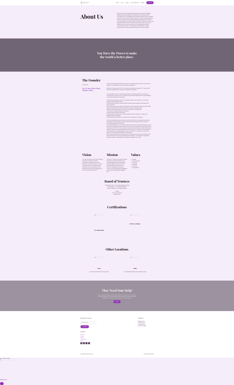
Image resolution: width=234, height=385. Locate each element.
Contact (142, 2)
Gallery (127, 2)
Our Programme (135, 2)
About (122, 2)
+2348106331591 (141, 324)
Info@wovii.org (141, 321)
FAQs (81, 340)
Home (117, 2)
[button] (150, 2)
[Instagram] (86, 343)
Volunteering (83, 339)
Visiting (82, 337)
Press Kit (82, 334)
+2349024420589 (142, 325)
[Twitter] (84, 343)
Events (82, 336)
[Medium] (89, 343)
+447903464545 (141, 322)
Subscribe (84, 326)
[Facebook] (81, 343)
